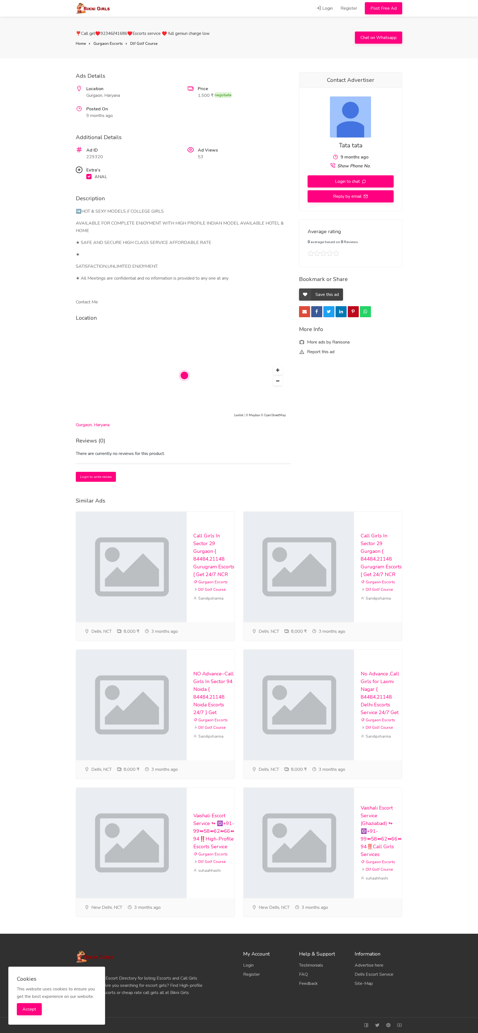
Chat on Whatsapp (378, 38)
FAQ (303, 974)
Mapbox (254, 415)
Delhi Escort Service (374, 974)
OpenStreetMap (275, 415)
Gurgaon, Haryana (93, 425)
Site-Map (364, 983)
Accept (29, 1009)
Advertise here (369, 965)
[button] (277, 370)
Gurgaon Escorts (108, 43)
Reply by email (348, 196)
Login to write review (96, 477)
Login (327, 8)
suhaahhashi (209, 870)
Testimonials (311, 965)
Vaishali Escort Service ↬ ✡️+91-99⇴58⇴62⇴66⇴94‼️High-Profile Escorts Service (213, 831)
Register (349, 8)
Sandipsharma (210, 598)
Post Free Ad (383, 8)
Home (81, 43)
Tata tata (350, 145)
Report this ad (320, 352)
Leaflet (238, 415)
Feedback (308, 983)
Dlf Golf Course (144, 43)
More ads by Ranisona (328, 342)
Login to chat (348, 181)
